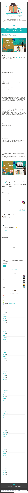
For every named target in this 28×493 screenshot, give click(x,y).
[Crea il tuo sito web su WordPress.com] (14, 1)
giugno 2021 (4, 421)
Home (5, 28)
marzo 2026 (4, 318)
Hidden (5, 208)
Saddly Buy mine (12, 297)
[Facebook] (13, 25)
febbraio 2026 (4, 320)
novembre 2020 (5, 434)
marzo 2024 (4, 360)
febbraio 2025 (4, 341)
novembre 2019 (5, 457)
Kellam (11, 301)
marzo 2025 (4, 339)
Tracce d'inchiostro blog (14, 19)
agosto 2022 (4, 396)
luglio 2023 (4, 375)
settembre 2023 (5, 371)
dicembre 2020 (5, 432)
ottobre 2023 (4, 369)
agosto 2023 (4, 373)
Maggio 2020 (4, 445)
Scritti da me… (21, 28)
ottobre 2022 (4, 392)
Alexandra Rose (4, 284)
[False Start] (24, 285)
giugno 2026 (4, 312)
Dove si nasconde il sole (12, 303)
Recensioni (8, 30)
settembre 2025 (5, 329)
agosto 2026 (4, 308)
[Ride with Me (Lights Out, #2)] (24, 276)
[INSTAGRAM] (14, 484)
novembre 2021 (5, 413)
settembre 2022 (5, 394)
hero (11, 299)
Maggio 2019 (4, 468)
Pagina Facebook (14, 269)
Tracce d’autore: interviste (15, 32)
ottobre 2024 (4, 348)
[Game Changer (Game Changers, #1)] (24, 288)
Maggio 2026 (4, 314)
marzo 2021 (4, 426)
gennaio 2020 (4, 453)
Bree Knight (4, 278)
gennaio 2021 (4, 430)
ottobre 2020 (4, 436)
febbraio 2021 (4, 428)
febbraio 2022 (4, 407)
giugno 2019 (4, 466)
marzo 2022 (4, 405)
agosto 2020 (4, 440)
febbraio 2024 (4, 362)
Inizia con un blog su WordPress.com (14, 486)
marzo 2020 (4, 449)
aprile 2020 (4, 447)
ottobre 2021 (4, 415)
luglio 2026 (4, 310)
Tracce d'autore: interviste (6, 34)
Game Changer (5, 286)
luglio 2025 (4, 331)
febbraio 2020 (4, 451)
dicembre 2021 (5, 411)
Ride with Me (4, 275)
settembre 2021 (5, 417)
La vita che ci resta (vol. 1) (22, 210)
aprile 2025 (4, 337)
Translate (8, 479)
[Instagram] (14, 25)
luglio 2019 (4, 464)
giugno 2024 (4, 354)
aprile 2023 (4, 381)
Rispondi (4, 222)
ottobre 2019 (4, 459)
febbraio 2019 (4, 474)
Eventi (21, 30)
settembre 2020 (5, 438)
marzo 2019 (4, 472)
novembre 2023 (5, 367)
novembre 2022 (5, 390)
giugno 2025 (4, 333)
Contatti (15, 28)
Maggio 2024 (4, 356)
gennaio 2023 (4, 386)
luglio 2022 (4, 398)
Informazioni (10, 28)
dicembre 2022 (5, 388)
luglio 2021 (4, 419)
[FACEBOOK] (13, 484)
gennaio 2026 (4, 322)
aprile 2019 (4, 470)
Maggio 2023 (4, 379)
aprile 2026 (4, 316)
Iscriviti (4, 265)
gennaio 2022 (4, 409)
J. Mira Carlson (4, 282)
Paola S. (7, 36)
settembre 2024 (5, 350)
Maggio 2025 (4, 335)
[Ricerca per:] (14, 249)
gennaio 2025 (4, 343)
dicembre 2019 (5, 455)
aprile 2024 (4, 358)
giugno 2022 (4, 400)
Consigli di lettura (15, 30)
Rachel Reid (4, 287)
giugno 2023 (4, 377)
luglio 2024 (4, 352)
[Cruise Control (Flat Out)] (24, 279)
